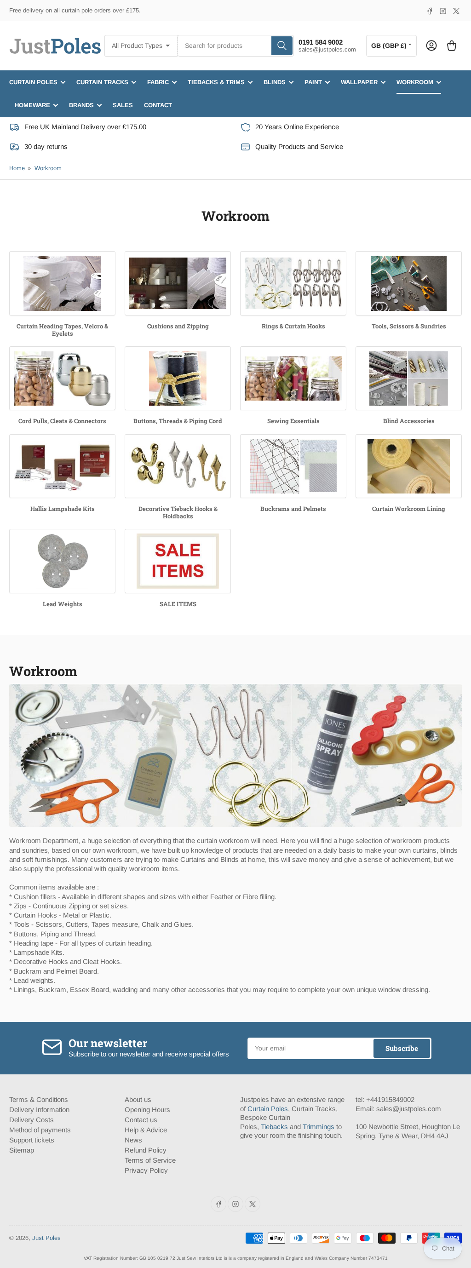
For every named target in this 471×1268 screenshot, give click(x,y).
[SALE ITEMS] (177, 561)
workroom (414, 82)
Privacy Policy (146, 1170)
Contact (158, 105)
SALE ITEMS (178, 604)
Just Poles (46, 1237)
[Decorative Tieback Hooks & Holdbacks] (177, 466)
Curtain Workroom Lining (408, 509)
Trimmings (318, 1126)
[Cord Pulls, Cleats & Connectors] (62, 378)
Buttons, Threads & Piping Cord (177, 421)
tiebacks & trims (216, 82)
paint (313, 82)
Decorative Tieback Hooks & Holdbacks (178, 512)
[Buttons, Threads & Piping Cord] (177, 378)
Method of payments (40, 1130)
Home (17, 168)
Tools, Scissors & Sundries (409, 326)
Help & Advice (146, 1130)
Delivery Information (39, 1109)
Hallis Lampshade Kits (62, 509)
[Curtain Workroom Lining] (408, 466)
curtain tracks (102, 82)
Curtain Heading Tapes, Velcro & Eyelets (62, 330)
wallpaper (359, 82)
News (133, 1140)
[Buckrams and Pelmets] (293, 466)
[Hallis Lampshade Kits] (62, 466)
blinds (275, 82)
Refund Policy (146, 1150)
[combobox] (236, 46)
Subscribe (401, 1048)
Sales (123, 105)
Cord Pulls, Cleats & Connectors (62, 421)
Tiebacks (274, 1126)
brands (81, 105)
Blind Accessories (409, 421)
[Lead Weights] (62, 561)
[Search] (282, 46)
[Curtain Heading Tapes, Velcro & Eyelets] (62, 283)
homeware (32, 105)
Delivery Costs (31, 1120)
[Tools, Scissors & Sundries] (408, 283)
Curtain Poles (267, 1109)
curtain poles (33, 82)
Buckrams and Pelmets (293, 509)
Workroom (48, 168)
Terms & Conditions (38, 1099)
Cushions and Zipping (178, 326)
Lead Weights (62, 604)
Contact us (141, 1120)
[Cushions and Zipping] (177, 283)
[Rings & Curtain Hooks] (293, 283)
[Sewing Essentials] (293, 378)
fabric (158, 82)
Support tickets (31, 1140)
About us (138, 1099)
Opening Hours (147, 1109)
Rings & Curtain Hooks (293, 326)
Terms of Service (150, 1160)
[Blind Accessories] (408, 378)
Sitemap (21, 1150)
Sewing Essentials (293, 421)
